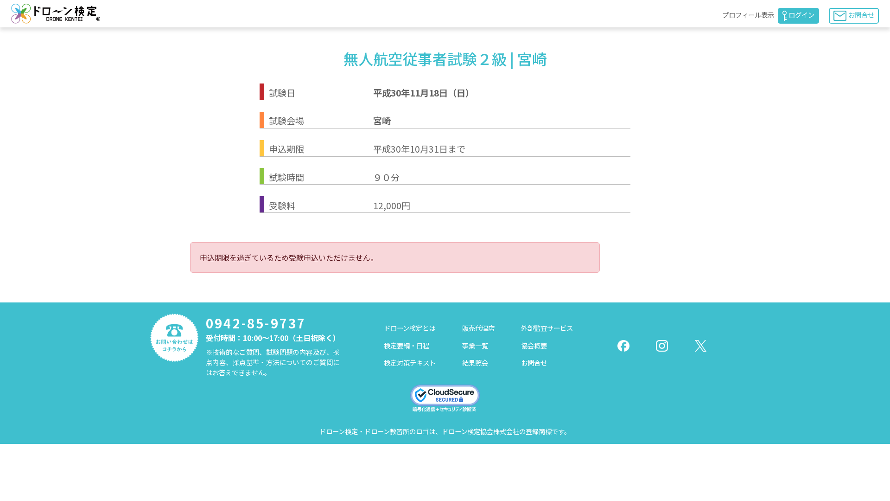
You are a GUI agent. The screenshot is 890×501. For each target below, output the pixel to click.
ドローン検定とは (409, 328)
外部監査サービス (547, 328)
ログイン (801, 14)
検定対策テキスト (410, 362)
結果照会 (475, 362)
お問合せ (861, 14)
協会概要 (534, 345)
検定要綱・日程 (406, 345)
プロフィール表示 (748, 14)
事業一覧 (475, 345)
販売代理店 (478, 328)
